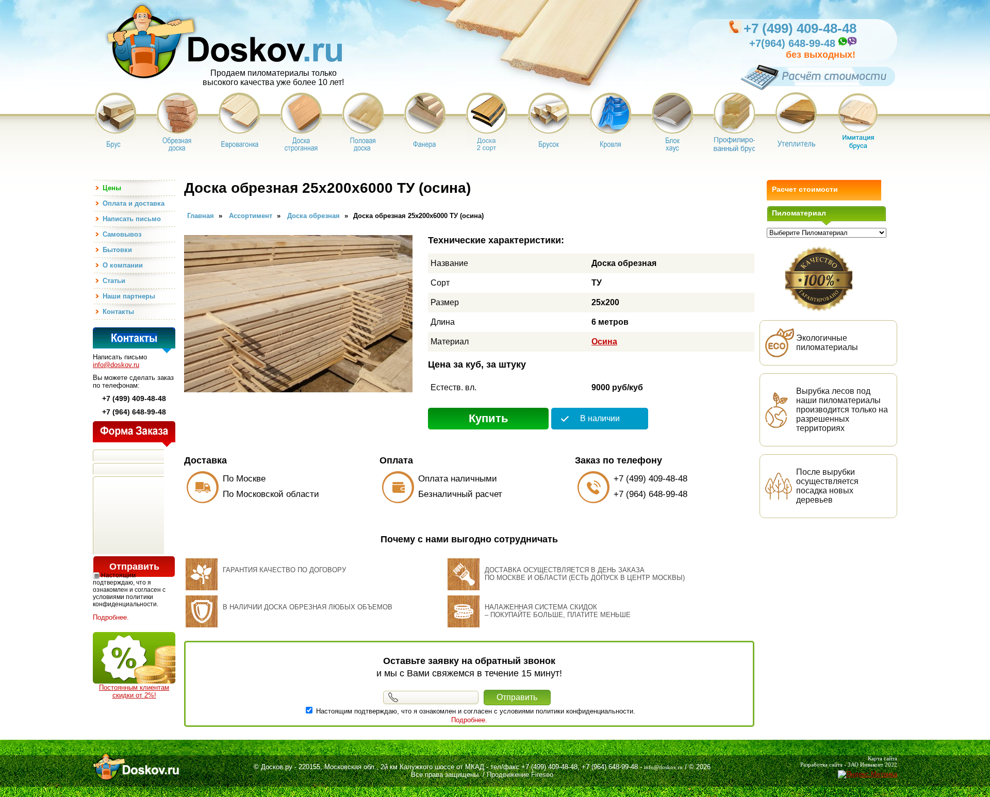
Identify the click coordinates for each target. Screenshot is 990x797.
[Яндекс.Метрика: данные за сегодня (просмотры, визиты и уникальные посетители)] (867, 774)
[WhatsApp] (842, 44)
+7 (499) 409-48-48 (800, 28)
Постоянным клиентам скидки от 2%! (134, 691)
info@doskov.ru (116, 365)
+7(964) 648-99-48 (792, 43)
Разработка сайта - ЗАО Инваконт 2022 (848, 764)
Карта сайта (882, 758)
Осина (604, 341)
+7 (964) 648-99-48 (650, 494)
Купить (488, 418)
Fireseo (542, 774)
